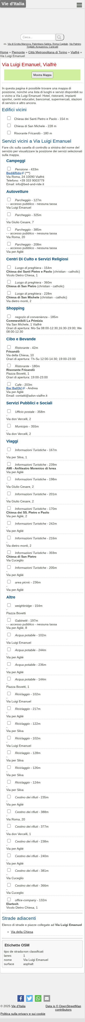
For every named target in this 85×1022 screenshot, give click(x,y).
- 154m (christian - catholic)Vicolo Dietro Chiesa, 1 (43, 271)
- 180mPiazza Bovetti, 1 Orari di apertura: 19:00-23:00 (27, 371)
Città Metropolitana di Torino (47, 52)
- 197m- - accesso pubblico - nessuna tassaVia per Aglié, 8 (31, 624)
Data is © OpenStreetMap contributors (63, 1008)
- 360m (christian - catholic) (35, 284)
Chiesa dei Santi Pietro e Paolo (35, 119)
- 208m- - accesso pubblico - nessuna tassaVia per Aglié (31, 248)
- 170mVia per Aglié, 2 (31, 512)
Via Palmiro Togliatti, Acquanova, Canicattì (54, 45)
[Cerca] (60, 37)
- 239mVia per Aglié (31, 468)
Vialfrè (75, 52)
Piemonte (18, 52)
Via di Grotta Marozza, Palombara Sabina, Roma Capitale (38, 44)
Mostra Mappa (42, 75)
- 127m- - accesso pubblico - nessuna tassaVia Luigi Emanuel (31, 203)
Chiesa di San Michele (29, 126)
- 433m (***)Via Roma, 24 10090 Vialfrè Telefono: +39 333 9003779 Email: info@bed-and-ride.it (25, 177)
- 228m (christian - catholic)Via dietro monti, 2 (36, 297)
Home (4, 52)
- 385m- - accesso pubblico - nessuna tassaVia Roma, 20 (31, 233)
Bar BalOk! (14, 388)
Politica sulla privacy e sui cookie (22, 1013)
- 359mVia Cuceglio (31, 556)
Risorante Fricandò (27, 133)
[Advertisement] (42, 22)
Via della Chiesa (22, 932)
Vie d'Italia (18, 1006)
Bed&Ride (13, 173)
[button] (20, 998)
